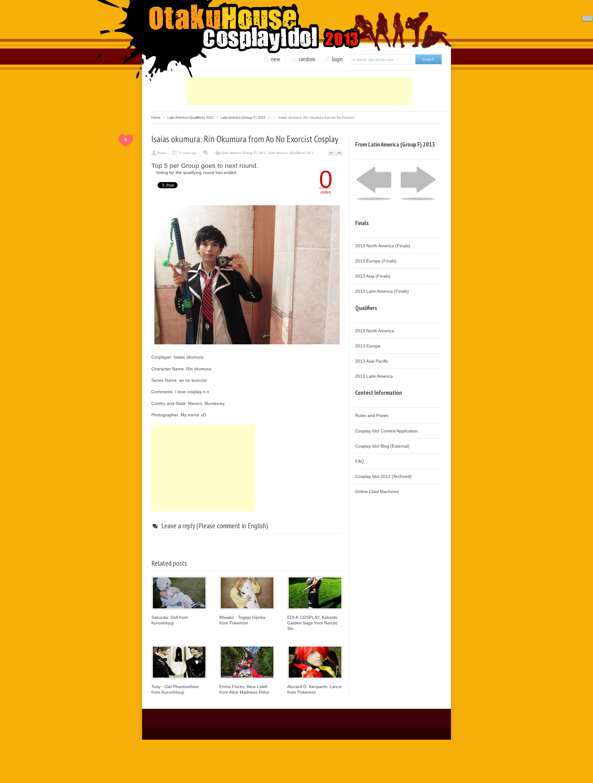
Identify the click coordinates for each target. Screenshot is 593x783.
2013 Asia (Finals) (372, 276)
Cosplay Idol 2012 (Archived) (383, 476)
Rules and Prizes (371, 415)
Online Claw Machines (377, 491)
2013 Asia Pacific (371, 361)
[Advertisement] (299, 91)
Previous (331, 153)
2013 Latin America (374, 376)
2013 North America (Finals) (382, 245)
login (337, 59)
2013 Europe (368, 345)
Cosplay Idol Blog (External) (382, 446)
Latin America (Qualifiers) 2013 (190, 117)
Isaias (162, 152)
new (275, 59)
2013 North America (374, 330)
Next (339, 153)
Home (155, 117)
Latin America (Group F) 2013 (243, 117)
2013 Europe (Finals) (376, 260)
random (307, 59)
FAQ (359, 461)
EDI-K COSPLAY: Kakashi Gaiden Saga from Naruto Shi (312, 623)
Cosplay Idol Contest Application (386, 430)
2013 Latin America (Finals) (382, 291)
